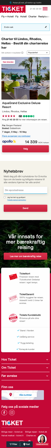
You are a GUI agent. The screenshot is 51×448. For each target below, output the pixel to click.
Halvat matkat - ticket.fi (12, 436)
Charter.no (31, 436)
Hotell (23, 16)
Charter (32, 16)
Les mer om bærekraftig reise (25, 256)
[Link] (4, 412)
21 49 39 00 (36, 9)
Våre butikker (25, 395)
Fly (17, 16)
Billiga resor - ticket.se (12, 432)
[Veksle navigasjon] (45, 8)
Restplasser (44, 16)
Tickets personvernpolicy (16, 200)
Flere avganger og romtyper (16, 136)
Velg (25, 149)
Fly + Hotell (7, 16)
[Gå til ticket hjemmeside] (13, 9)
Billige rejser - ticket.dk (36, 432)
